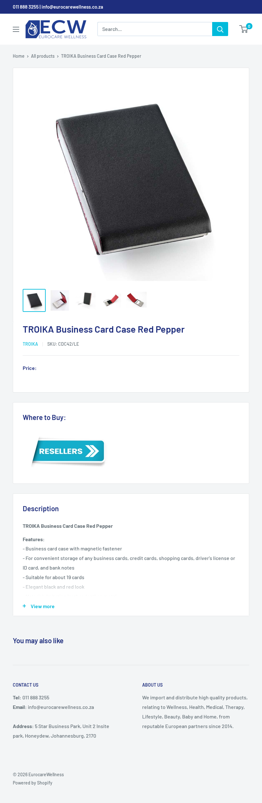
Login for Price (57, 368)
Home (19, 56)
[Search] (220, 29)
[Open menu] (16, 29)
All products (43, 56)
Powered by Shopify (32, 782)
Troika (30, 344)
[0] (244, 29)
